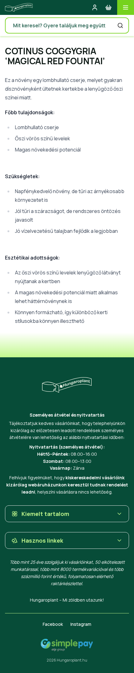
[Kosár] (108, 7)
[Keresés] (120, 25)
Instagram (80, 624)
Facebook (53, 624)
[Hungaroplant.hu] (19, 7)
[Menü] (125, 7)
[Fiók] (95, 7)
